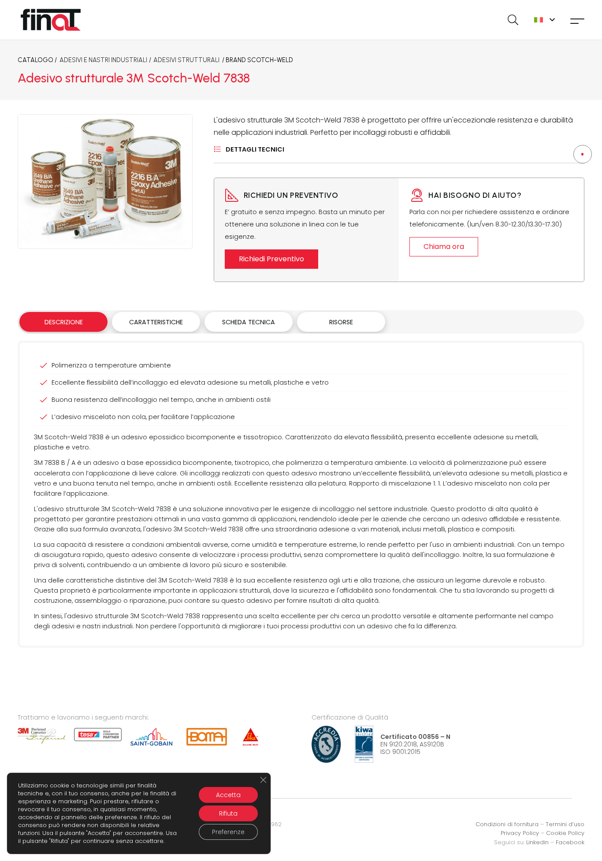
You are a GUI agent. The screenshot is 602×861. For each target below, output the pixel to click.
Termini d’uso (565, 824)
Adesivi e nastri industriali (103, 60)
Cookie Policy (565, 833)
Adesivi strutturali (186, 60)
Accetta (228, 794)
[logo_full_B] (51, 19)
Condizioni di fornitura (507, 824)
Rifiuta (228, 813)
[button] (512, 20)
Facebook (570, 842)
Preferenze (228, 832)
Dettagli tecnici (255, 149)
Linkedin (537, 842)
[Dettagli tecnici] (220, 149)
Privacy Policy (520, 833)
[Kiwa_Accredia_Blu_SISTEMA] (342, 744)
